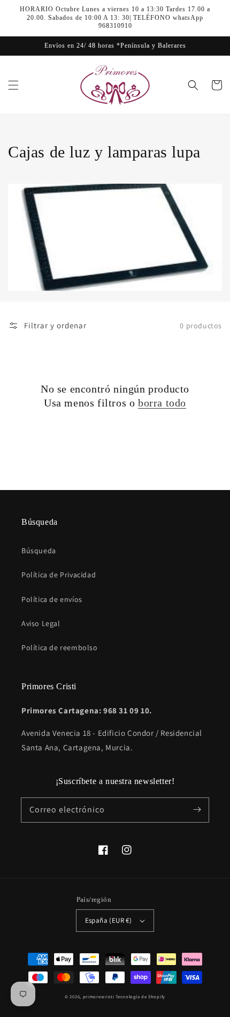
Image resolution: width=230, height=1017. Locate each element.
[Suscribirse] (197, 810)
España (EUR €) (108, 920)
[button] (13, 85)
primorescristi (98, 996)
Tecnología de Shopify (140, 996)
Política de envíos (51, 599)
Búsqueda (38, 550)
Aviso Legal (40, 623)
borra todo (162, 403)
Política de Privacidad (58, 574)
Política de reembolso (59, 647)
